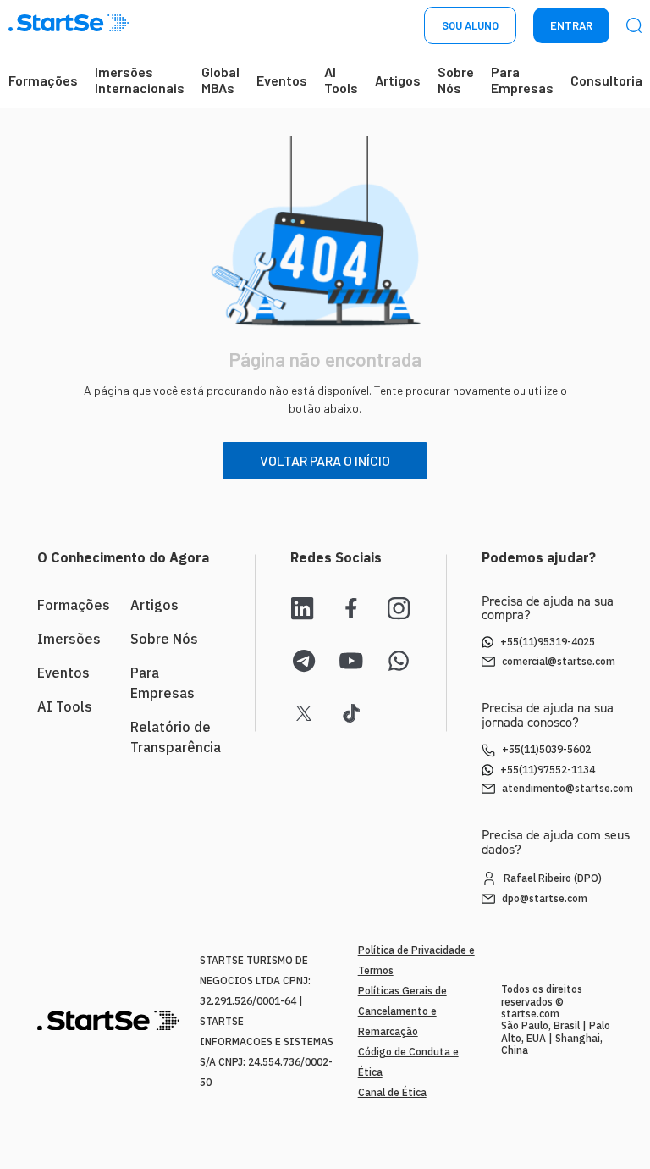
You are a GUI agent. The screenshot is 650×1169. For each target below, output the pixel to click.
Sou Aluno (470, 25)
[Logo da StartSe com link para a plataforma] (68, 26)
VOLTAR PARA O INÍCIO (325, 460)
